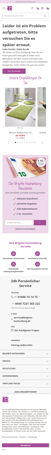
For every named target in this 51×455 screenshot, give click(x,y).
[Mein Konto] (32, 8)
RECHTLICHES (8, 368)
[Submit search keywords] (45, 16)
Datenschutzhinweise (25, 228)
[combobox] (25, 16)
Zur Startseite (14, 71)
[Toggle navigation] (3, 8)
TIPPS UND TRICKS (11, 383)
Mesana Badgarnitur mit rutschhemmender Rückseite (20, 132)
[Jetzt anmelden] (40, 222)
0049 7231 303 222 (27, 303)
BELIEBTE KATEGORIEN (13, 353)
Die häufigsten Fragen (26, 330)
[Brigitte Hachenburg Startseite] (9, 8)
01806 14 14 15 (28, 297)
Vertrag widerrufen (22, 345)
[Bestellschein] (42, 8)
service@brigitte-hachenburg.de (23, 319)
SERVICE (6, 361)
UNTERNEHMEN (10, 376)
